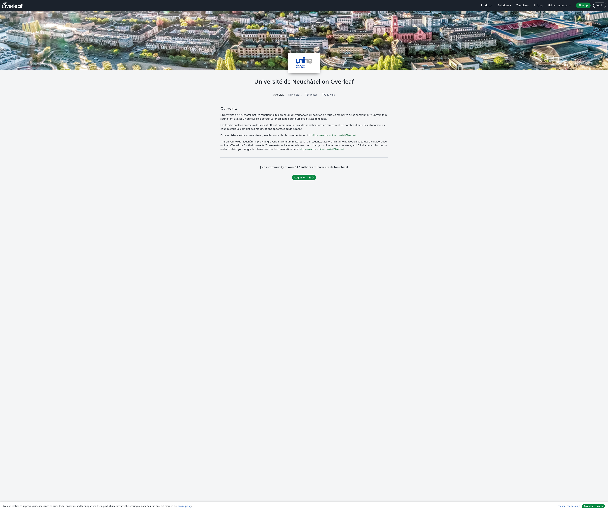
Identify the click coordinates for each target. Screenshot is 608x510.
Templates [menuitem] (522, 5)
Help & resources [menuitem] (558, 5)
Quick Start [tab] (294, 94)
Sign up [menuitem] (583, 5)
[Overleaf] (12, 5)
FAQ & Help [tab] (328, 94)
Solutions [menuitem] (503, 5)
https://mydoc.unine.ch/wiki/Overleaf (333, 135)
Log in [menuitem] (599, 5)
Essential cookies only (568, 505)
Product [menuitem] (486, 5)
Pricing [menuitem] (538, 5)
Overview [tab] (278, 94)
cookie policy (184, 505)
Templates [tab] (311, 94)
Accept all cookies (593, 506)
